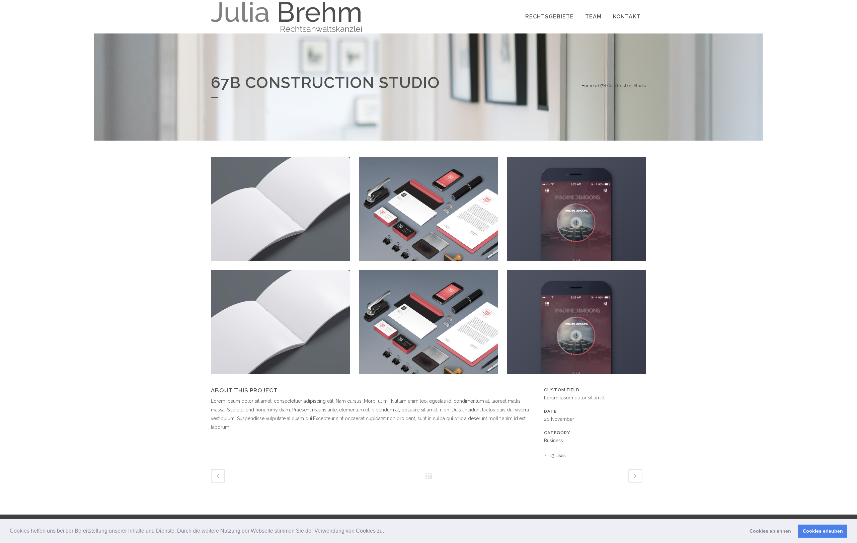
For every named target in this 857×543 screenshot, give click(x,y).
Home (587, 85)
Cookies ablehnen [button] (770, 531)
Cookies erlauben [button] (823, 531)
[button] (386, 532)
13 (557, 455)
